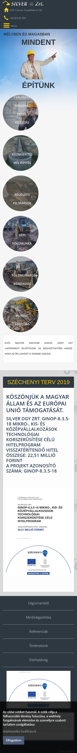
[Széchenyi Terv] (38, 689)
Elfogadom (13, 740)
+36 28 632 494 (18, 18)
